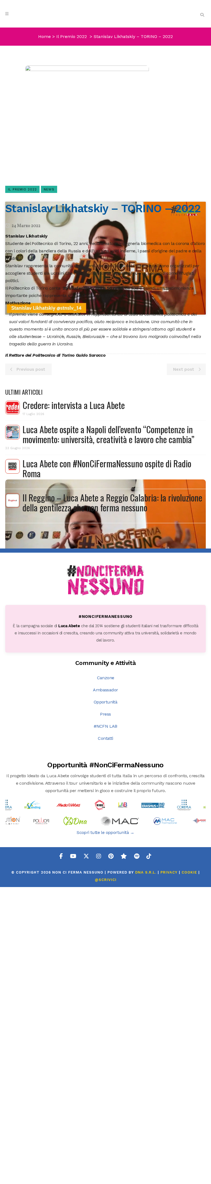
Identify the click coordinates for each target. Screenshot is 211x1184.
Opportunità (105, 702)
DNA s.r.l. (146, 872)
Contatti (105, 738)
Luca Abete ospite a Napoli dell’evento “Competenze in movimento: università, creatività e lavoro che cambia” (108, 434)
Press (105, 714)
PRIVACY (168, 872)
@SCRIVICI (105, 880)
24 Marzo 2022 (25, 226)
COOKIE (189, 872)
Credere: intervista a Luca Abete (74, 405)
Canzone (105, 677)
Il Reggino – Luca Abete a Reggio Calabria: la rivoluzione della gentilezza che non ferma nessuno (112, 502)
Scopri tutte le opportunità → (105, 832)
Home (44, 36)
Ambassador (105, 689)
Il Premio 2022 (71, 36)
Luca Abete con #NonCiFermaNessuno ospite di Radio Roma (107, 468)
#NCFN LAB (105, 726)
